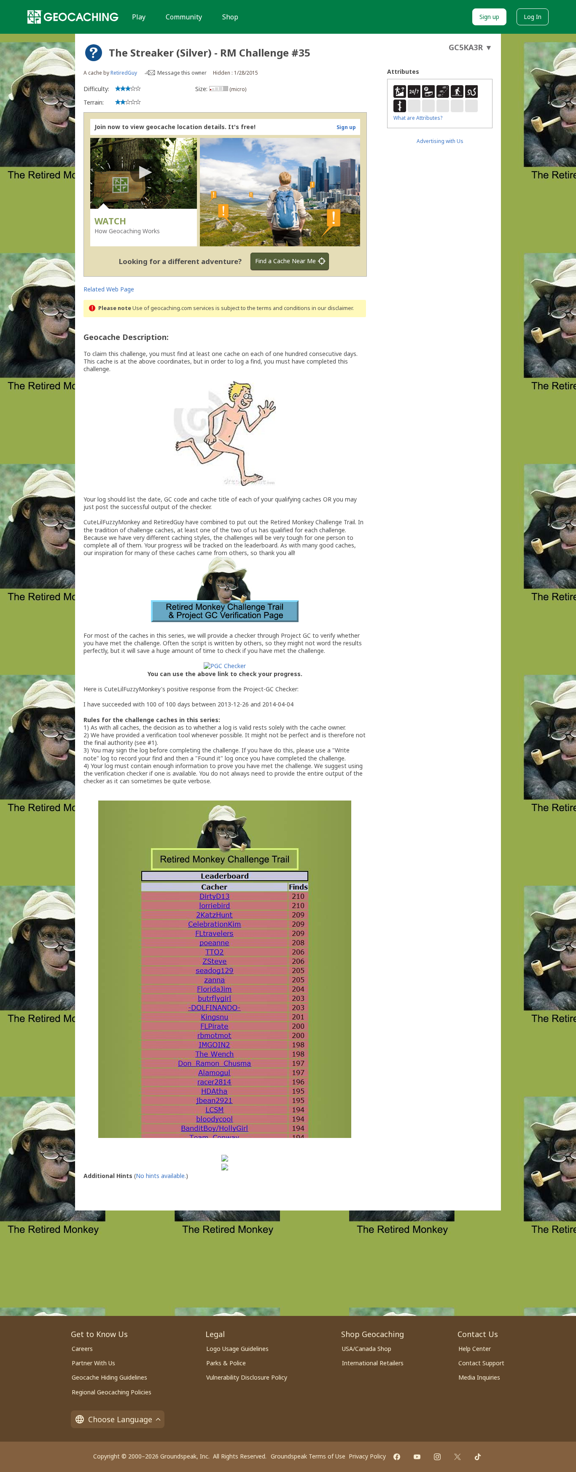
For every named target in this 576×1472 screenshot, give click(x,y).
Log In (532, 17)
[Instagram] (437, 1456)
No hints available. (161, 1176)
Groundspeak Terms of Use (308, 1456)
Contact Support (481, 1363)
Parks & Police (226, 1363)
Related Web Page (108, 289)
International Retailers (373, 1363)
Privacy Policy (367, 1456)
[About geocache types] (93, 53)
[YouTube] (417, 1456)
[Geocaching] (72, 16)
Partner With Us (93, 1363)
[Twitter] (457, 1456)
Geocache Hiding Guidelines (109, 1377)
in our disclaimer (332, 308)
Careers (82, 1349)
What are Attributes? (417, 117)
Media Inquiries (479, 1377)
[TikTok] (478, 1456)
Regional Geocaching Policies (111, 1392)
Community (184, 17)
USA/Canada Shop (366, 1349)
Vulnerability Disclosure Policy (246, 1377)
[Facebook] (397, 1456)
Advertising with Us (440, 141)
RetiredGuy (123, 72)
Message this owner (182, 72)
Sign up (489, 17)
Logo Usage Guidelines (237, 1349)
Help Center (474, 1349)
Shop (230, 17)
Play (138, 17)
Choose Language (120, 1419)
